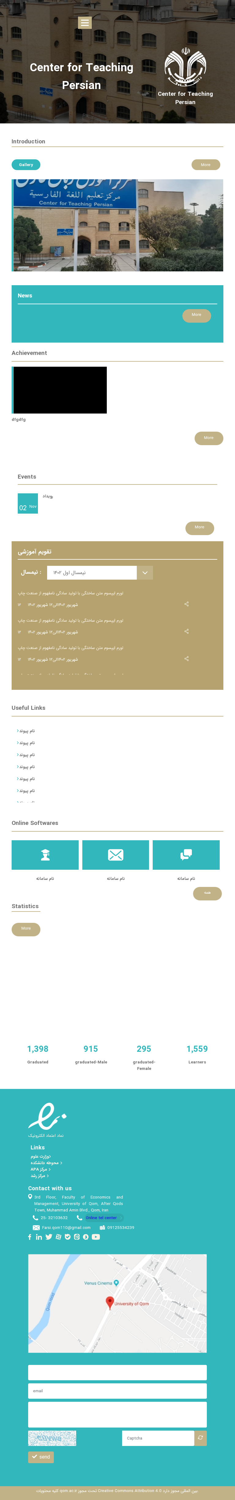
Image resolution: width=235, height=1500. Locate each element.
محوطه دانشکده (45, 1163)
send (44, 1457)
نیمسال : (31, 572)
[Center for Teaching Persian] (185, 98)
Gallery (26, 165)
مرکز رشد (39, 1176)
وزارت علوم (40, 1156)
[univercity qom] (185, 67)
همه (207, 892)
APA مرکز (39, 1169)
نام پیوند (27, 731)
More (206, 165)
